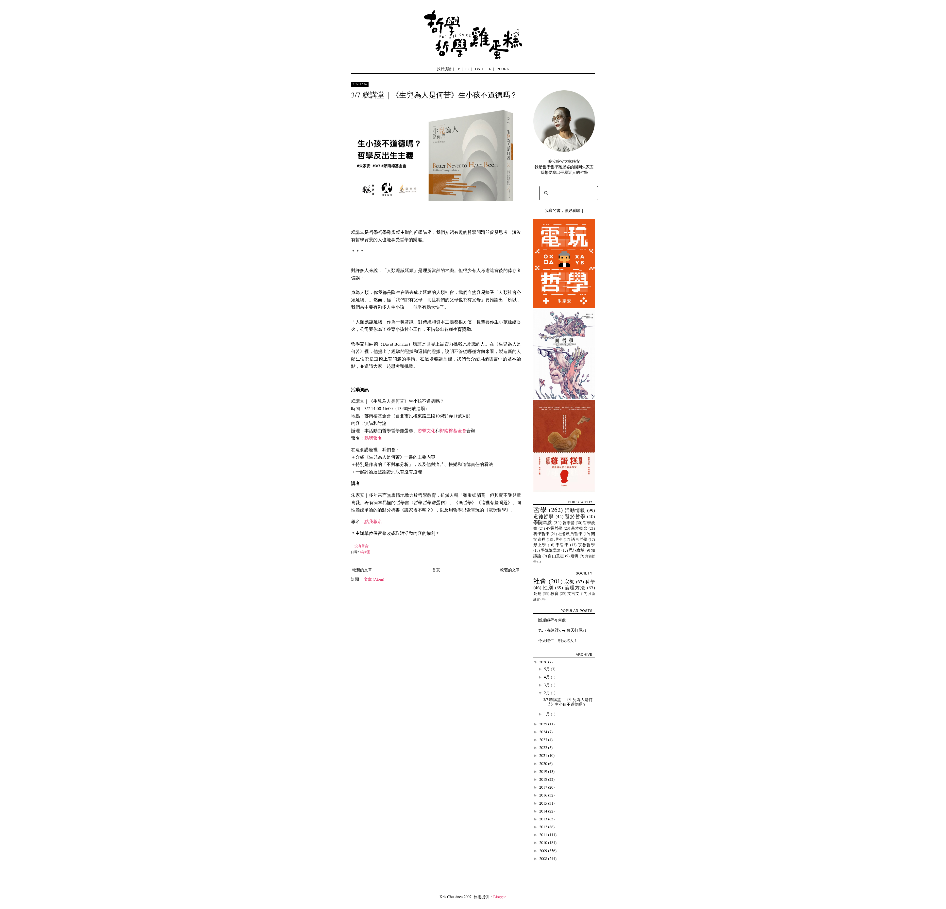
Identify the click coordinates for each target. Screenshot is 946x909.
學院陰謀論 (550, 550)
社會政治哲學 (570, 533)
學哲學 (562, 544)
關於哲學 (575, 516)
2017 (543, 787)
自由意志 (556, 555)
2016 (543, 794)
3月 (547, 684)
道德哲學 (543, 516)
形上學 (539, 544)
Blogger (499, 896)
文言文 (573, 593)
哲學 (540, 509)
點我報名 (373, 438)
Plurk (503, 69)
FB (458, 69)
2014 (543, 810)
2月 (547, 692)
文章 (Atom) (374, 579)
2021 (543, 755)
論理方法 (575, 587)
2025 (543, 723)
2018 (543, 779)
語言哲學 (579, 539)
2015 (543, 803)
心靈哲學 (554, 528)
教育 (554, 593)
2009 (543, 850)
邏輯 (575, 555)
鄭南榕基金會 (453, 430)
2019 (543, 771)
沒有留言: (362, 545)
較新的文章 (362, 569)
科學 (590, 581)
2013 (543, 818)
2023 (543, 739)
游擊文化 (426, 430)
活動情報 (575, 510)
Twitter (483, 69)
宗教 (569, 581)
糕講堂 (365, 551)
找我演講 (444, 69)
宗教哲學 (586, 544)
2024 (543, 731)
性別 (548, 587)
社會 (540, 581)
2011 (543, 834)
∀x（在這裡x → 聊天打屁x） (563, 630)
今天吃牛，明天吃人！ (558, 640)
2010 (543, 842)
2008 (543, 858)
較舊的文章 (510, 569)
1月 (547, 713)
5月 (547, 668)
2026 (543, 661)
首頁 (436, 569)
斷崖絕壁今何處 (552, 619)
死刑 (537, 593)
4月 (547, 676)
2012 (543, 826)
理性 (558, 539)
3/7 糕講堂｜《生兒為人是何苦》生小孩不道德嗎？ (434, 94)
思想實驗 (577, 550)
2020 (543, 763)
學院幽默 (542, 522)
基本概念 (579, 528)
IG (467, 69)
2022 (543, 747)
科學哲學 (541, 533)
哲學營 (568, 522)
